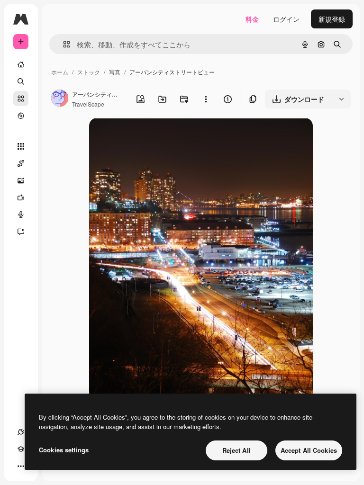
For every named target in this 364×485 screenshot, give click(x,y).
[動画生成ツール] (20, 197)
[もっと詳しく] (20, 115)
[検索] (20, 81)
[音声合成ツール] (20, 214)
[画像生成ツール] (20, 180)
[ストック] (20, 98)
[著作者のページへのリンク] (59, 99)
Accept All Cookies (309, 450)
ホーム (59, 72)
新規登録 (331, 19)
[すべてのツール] (20, 146)
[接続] (20, 432)
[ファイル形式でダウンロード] (341, 99)
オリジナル (154, 136)
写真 (114, 72)
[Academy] (20, 449)
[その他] (20, 466)
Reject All (236, 450)
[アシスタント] (20, 231)
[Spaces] (20, 163)
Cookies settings (64, 449)
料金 (252, 19)
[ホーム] (20, 64)
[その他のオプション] (205, 99)
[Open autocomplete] (63, 44)
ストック (88, 72)
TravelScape (88, 104)
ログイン (286, 19)
